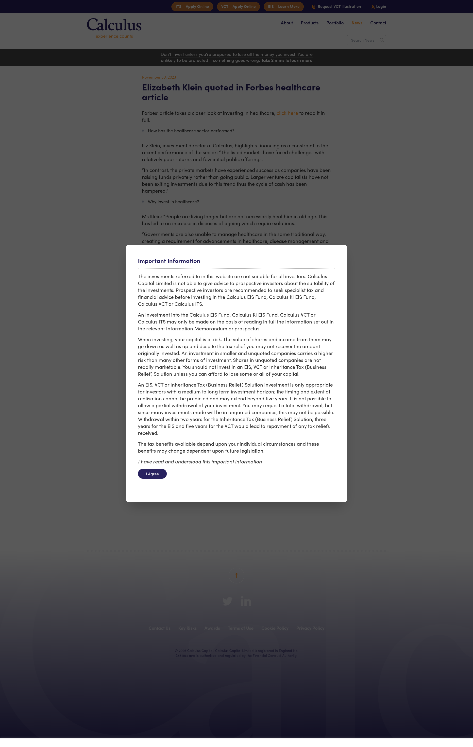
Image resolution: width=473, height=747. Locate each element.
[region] (236, 742)
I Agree (152, 473)
